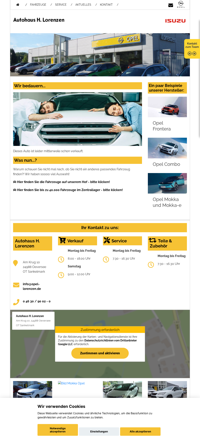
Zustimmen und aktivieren (100, 353)
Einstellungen (99, 431)
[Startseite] (181, 4)
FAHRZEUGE (38, 4)
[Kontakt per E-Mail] (170, 4)
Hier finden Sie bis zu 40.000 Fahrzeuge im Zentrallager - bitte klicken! (70, 190)
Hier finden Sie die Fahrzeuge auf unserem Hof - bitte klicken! (63, 182)
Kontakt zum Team (192, 45)
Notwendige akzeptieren (58, 430)
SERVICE (61, 4)
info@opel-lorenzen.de (32, 286)
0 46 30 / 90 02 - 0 (37, 301)
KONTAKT (106, 4)
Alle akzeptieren (140, 431)
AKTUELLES (83, 4)
